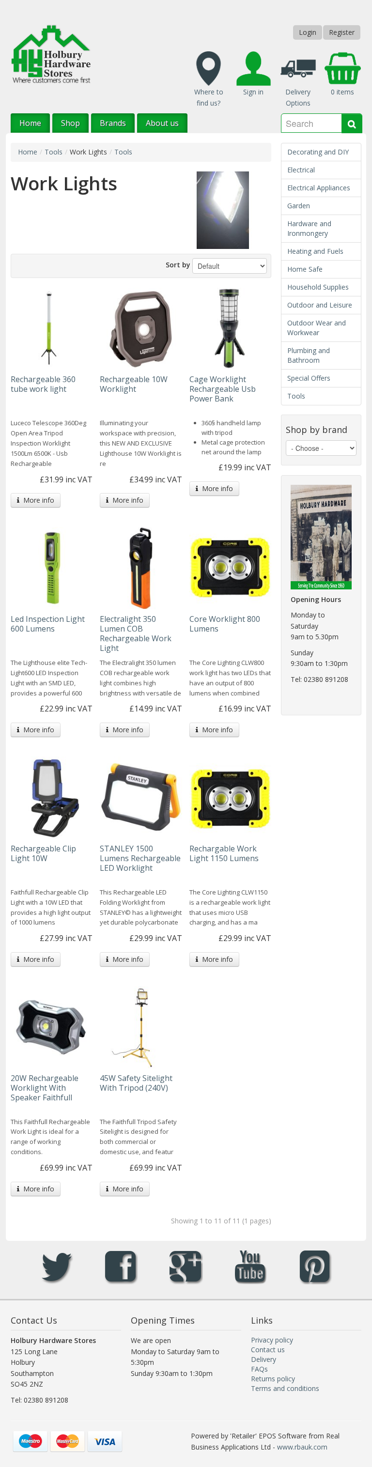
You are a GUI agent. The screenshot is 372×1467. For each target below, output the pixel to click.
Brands (113, 123)
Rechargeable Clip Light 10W (43, 853)
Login (307, 32)
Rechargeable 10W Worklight (134, 384)
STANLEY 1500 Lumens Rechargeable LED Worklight (140, 858)
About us (162, 123)
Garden (298, 205)
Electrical (301, 169)
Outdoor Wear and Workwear (316, 327)
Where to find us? (208, 97)
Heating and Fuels (315, 251)
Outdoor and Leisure (319, 304)
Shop (70, 123)
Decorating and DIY (318, 151)
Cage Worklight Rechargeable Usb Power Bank (222, 389)
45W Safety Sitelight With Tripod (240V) (136, 1083)
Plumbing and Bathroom (308, 355)
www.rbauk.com (302, 1447)
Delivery (263, 1359)
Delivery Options (297, 97)
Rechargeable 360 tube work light (43, 384)
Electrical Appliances (318, 187)
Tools (53, 151)
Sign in (253, 91)
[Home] (51, 53)
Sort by (178, 264)
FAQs (259, 1369)
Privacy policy (272, 1339)
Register (342, 32)
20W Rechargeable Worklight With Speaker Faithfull (44, 1088)
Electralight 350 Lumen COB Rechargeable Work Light (135, 633)
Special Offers (308, 378)
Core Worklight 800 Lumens (224, 624)
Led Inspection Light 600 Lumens (48, 624)
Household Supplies (318, 287)
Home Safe (305, 269)
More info (36, 500)
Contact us (268, 1349)
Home (30, 123)
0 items (342, 91)
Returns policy (273, 1378)
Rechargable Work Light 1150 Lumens (224, 853)
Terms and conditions (285, 1388)
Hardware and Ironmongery (309, 228)
